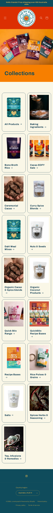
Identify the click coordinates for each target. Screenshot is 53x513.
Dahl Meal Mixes (10, 248)
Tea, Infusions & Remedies (13, 457)
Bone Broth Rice (11, 166)
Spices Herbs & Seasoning (39, 416)
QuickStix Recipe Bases (38, 332)
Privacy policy (21, 505)
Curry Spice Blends (37, 207)
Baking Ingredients (36, 125)
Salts (8, 415)
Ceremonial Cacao (11, 207)
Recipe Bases (13, 374)
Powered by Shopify (28, 501)
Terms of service (34, 505)
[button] (5, 18)
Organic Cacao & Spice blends (13, 288)
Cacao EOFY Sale (37, 166)
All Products (12, 124)
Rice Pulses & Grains (38, 376)
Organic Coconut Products (35, 290)
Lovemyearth (16, 501)
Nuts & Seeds (38, 246)
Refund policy (42, 501)
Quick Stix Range (11, 332)
